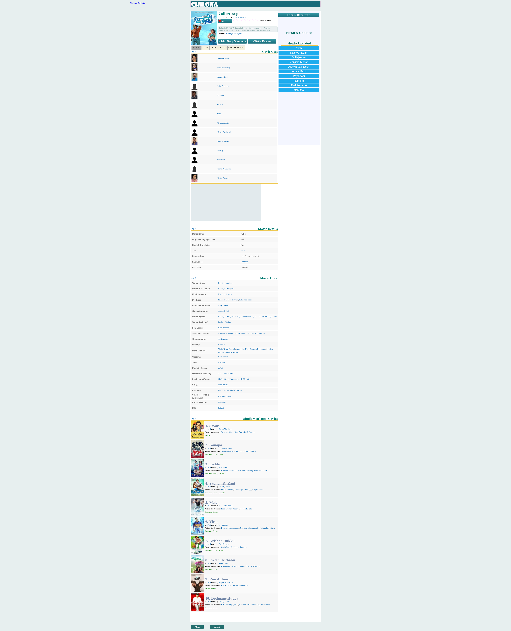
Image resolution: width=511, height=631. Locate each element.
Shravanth (221, 160)
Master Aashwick (224, 132)
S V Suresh (223, 467)
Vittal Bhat (223, 563)
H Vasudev (223, 525)
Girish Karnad (249, 432)
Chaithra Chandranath (249, 528)
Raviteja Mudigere (234, 33)
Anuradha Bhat (242, 349)
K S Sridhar (255, 566)
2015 (242, 250)
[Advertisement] (226, 202)
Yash (299, 48)
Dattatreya (243, 585)
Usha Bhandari (223, 86)
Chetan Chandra (223, 59)
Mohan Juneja (223, 123)
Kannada (244, 262)
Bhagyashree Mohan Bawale (230, 390)
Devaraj (235, 585)
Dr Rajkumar (298, 57)
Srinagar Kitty (227, 432)
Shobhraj (220, 95)
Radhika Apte (299, 85)
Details (223, 48)
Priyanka (240, 451)
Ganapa (215, 445)
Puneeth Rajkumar (257, 349)
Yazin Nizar (223, 349)
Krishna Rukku (222, 541)
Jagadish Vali (223, 311)
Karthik (232, 349)
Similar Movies (236, 48)
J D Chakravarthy (225, 373)
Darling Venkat (224, 322)
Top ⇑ (194, 51)
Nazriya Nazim (298, 52)
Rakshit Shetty (223, 141)
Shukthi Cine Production (228, 379)
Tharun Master (251, 451)
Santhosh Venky (231, 352)
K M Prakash (223, 328)
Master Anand (222, 178)
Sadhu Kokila (246, 509)
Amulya (236, 509)
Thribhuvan (223, 339)
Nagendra (222, 402)
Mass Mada (223, 385)
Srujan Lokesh (227, 490)
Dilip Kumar (239, 333)
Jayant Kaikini (258, 317)
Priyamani (299, 76)
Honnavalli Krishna (229, 566)
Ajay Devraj (223, 305)
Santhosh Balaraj (228, 451)
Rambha (299, 80)
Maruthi (221, 362)
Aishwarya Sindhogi (242, 490)
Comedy (222, 493)
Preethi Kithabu (222, 560)
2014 (209, 429)
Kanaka (221, 344)
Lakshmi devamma (229, 470)
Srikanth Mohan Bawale (228, 300)
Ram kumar (223, 357)
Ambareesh (265, 605)
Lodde (214, 464)
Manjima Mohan (298, 62)
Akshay (220, 150)
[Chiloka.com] (204, 4)
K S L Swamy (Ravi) (229, 605)
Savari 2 (215, 426)
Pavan (236, 547)
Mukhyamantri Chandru (257, 470)
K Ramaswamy (245, 300)
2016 (209, 525)
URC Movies (245, 379)
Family (215, 474)
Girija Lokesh (257, 490)
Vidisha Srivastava (267, 528)
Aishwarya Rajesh (298, 66)
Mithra (219, 114)
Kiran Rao (238, 432)
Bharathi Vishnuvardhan (249, 605)
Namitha (299, 90)
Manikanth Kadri (225, 294)
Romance (243, 17)
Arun (227, 486)
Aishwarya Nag (223, 68)
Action (221, 550)
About (197, 627)
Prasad (221, 486)
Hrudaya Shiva (271, 317)
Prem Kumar (226, 509)
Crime (221, 454)
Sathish (221, 408)
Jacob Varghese (225, 429)
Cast (205, 48)
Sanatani (220, 104)
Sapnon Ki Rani (222, 483)
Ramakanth (260, 333)
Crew (214, 48)
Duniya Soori (224, 602)
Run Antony (219, 579)
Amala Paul (299, 71)
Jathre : (196, 48)
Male (213, 502)
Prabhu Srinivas (225, 448)
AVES (220, 368)
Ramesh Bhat (222, 77)
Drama (237, 17)
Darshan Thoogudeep (230, 528)
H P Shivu (250, 333)
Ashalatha (242, 470)
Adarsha (221, 333)
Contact (217, 627)
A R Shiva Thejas (226, 506)
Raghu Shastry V (226, 582)
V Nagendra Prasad (243, 317)
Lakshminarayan (225, 396)
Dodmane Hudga (224, 598)
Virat (213, 522)
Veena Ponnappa (224, 169)
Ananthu (229, 333)
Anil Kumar (224, 544)
